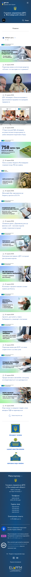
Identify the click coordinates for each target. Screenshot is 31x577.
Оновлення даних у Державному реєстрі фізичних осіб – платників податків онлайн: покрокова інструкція (15, 226)
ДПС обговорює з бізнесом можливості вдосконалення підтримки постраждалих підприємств (15, 100)
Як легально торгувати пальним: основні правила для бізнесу (14, 288)
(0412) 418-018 (15, 498)
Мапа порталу (14, 476)
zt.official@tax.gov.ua (15, 519)
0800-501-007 (15, 512)
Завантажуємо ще (17, 415)
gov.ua (6, 3)
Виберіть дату (9, 37)
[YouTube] (17, 558)
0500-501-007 (15, 506)
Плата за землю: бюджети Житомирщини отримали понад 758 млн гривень (15, 164)
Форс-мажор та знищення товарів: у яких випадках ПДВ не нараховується (15, 409)
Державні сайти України (9, 4)
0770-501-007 (15, 508)
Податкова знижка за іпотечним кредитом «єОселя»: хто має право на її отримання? (15, 68)
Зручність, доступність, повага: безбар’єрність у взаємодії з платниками (14, 318)
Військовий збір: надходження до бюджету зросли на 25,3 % (12, 194)
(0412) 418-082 (14, 500)
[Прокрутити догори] (28, 568)
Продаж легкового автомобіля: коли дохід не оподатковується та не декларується (15, 379)
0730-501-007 (15, 510)
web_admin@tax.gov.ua (15, 538)
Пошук (27, 20)
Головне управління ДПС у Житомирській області (15, 14)
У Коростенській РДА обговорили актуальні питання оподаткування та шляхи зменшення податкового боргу (14, 132)
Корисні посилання (15, 562)
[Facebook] (14, 558)
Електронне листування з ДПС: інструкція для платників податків (15, 257)
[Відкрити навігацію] (27, 3)
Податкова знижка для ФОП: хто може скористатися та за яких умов (14, 348)
